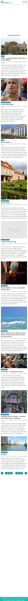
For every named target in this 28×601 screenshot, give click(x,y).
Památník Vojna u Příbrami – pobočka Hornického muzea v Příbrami (13, 417)
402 (16, 473)
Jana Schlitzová (10, 106)
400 (11, 473)
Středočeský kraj (5, 200)
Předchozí (2, 473)
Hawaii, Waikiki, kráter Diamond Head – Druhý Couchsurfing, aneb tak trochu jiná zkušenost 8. (13, 334)
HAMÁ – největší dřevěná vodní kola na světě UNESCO (13, 59)
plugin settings (21, 600)
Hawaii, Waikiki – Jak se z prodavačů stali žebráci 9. (13, 288)
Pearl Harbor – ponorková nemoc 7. (12, 371)
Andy (8, 291)
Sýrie (3, 56)
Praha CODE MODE (7, 104)
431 (22, 473)
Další (26, 473)
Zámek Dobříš (5, 203)
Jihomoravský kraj (5, 239)
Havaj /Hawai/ (4, 285)
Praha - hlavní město (6, 102)
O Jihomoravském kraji (8, 241)
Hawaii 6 (3, 454)
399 (9, 473)
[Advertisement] (14, 19)
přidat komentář (17, 61)
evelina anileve (10, 61)
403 (19, 473)
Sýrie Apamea (5, 142)
